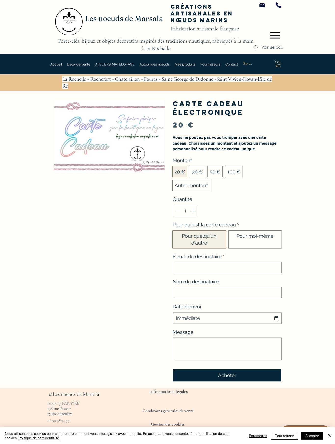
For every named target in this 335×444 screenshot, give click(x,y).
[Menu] (274, 35)
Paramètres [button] (258, 435)
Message (183, 332)
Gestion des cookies (168, 424)
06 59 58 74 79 (58, 420)
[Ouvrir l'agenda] (276, 318)
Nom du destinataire (196, 282)
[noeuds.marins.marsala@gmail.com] (262, 5)
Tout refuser (284, 435)
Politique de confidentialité (39, 437)
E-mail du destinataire (198, 257)
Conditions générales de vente (168, 410)
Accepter (312, 435)
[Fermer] (329, 435)
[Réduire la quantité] (177, 210)
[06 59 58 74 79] (278, 5)
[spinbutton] (185, 210)
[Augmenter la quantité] (193, 210)
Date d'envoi (187, 307)
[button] (154, 64)
